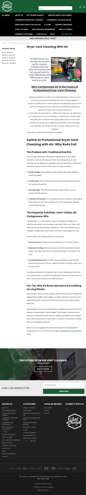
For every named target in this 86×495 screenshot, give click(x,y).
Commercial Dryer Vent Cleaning (29, 20)
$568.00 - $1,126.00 (8, 55)
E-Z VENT (47, 25)
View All (47, 413)
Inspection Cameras (30, 438)
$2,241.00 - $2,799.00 (9, 63)
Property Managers (63, 25)
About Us (19, 15)
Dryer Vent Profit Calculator (28, 25)
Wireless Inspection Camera (60, 15)
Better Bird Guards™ (35, 15)
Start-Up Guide (21, 29)
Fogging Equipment (29, 433)
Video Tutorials (65, 29)
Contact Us (41, 34)
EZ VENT (25, 430)
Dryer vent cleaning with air (31, 414)
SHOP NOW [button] (43, 369)
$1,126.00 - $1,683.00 (8, 58)
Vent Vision (48, 408)
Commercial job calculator (59, 20)
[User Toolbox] (80, 7)
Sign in (4, 454)
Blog (52, 34)
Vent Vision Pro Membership (43, 29)
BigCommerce (46, 484)
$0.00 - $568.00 (7, 53)
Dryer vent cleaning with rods (31, 419)
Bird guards (27, 410)
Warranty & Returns (24, 34)
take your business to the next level (68, 331)
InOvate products (29, 435)
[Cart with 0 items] (84, 7)
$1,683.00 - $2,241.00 (9, 61)
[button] (74, 421)
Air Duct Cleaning (29, 408)
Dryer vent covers (29, 427)
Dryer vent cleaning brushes (30, 423)
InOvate (46, 410)
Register (12, 454)
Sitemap (4, 456)
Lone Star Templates (46, 487)
